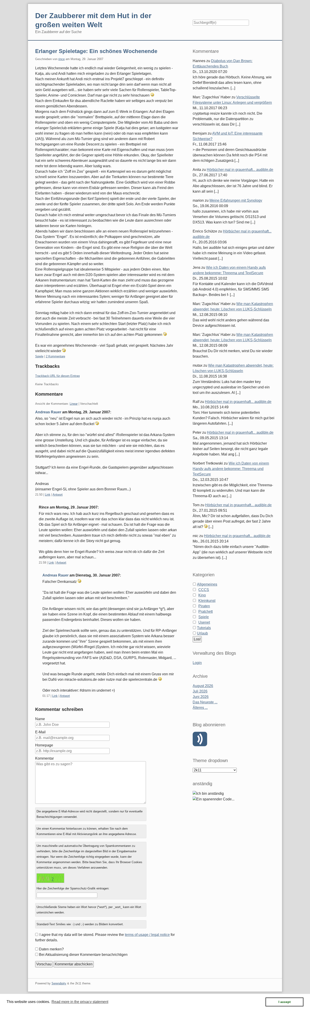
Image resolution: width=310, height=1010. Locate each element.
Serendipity (59, 983)
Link (47, 494)
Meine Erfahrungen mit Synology (235, 200)
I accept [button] (284, 1002)
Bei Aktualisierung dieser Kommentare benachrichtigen (83, 955)
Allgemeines (207, 584)
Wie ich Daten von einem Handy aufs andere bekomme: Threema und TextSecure (231, 468)
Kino (202, 595)
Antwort (58, 494)
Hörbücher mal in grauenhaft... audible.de (240, 170)
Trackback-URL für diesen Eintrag (57, 376)
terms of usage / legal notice (147, 935)
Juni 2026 (201, 697)
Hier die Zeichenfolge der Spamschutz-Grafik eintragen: (73, 888)
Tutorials (204, 628)
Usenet (204, 622)
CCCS (203, 590)
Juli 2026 (200, 691)
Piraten (204, 606)
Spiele (39, 356)
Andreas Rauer (48, 412)
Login (197, 663)
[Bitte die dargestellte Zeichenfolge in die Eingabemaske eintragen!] (50, 878)
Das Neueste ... (205, 702)
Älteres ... (200, 708)
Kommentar (44, 758)
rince (61, 59)
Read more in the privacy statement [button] (80, 1002)
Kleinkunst (206, 601)
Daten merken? (51, 949)
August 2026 (203, 686)
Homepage (44, 745)
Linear (74, 403)
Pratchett (205, 611)
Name (40, 719)
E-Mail (40, 732)
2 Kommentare (55, 356)
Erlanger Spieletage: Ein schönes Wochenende (96, 51)
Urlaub (202, 633)
